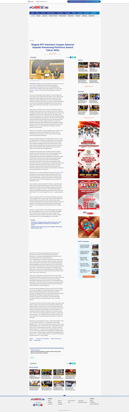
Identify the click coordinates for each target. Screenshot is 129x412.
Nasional (74, 13)
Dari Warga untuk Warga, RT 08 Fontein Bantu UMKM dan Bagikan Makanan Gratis (83, 101)
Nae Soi (52, 142)
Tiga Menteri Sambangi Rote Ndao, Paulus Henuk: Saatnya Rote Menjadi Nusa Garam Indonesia (85, 271)
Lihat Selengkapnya (88, 276)
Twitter (39, 406)
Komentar (34, 57)
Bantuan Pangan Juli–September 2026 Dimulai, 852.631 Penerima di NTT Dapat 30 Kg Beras (82, 113)
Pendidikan (93, 13)
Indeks (32, 13)
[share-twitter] (73, 57)
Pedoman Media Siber (94, 404)
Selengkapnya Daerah (88, 86)
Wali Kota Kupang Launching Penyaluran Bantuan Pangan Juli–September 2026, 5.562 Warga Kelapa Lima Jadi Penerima (94, 113)
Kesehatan (67, 13)
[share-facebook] (71, 57)
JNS (40, 172)
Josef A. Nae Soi (33, 85)
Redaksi (91, 400)
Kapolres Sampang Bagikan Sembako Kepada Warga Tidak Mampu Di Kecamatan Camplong (46, 352)
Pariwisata (86, 13)
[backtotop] (64, 396)
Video (33, 15)
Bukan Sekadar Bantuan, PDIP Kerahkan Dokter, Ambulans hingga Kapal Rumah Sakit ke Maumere (85, 258)
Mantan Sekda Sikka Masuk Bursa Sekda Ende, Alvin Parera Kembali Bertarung (84, 246)
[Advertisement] (75, 7)
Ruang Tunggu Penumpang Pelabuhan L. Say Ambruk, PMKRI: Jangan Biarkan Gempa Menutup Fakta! (83, 70)
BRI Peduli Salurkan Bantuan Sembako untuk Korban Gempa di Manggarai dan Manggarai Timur (94, 101)
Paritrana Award (33, 88)
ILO (51, 95)
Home (32, 1)
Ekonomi (43, 13)
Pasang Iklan (92, 402)
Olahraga (80, 13)
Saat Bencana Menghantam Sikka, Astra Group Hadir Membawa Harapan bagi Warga (85, 1)
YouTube (42, 406)
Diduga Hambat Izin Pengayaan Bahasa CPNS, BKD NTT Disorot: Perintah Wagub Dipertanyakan (85, 252)
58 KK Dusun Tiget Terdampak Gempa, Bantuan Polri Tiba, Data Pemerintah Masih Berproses (94, 81)
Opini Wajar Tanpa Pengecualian (83, 402)
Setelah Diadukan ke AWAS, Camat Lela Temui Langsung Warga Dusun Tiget (83, 81)
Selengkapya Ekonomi (88, 117)
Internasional (60, 13)
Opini (69, 402)
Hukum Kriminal (51, 13)
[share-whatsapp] (75, 57)
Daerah (37, 13)
